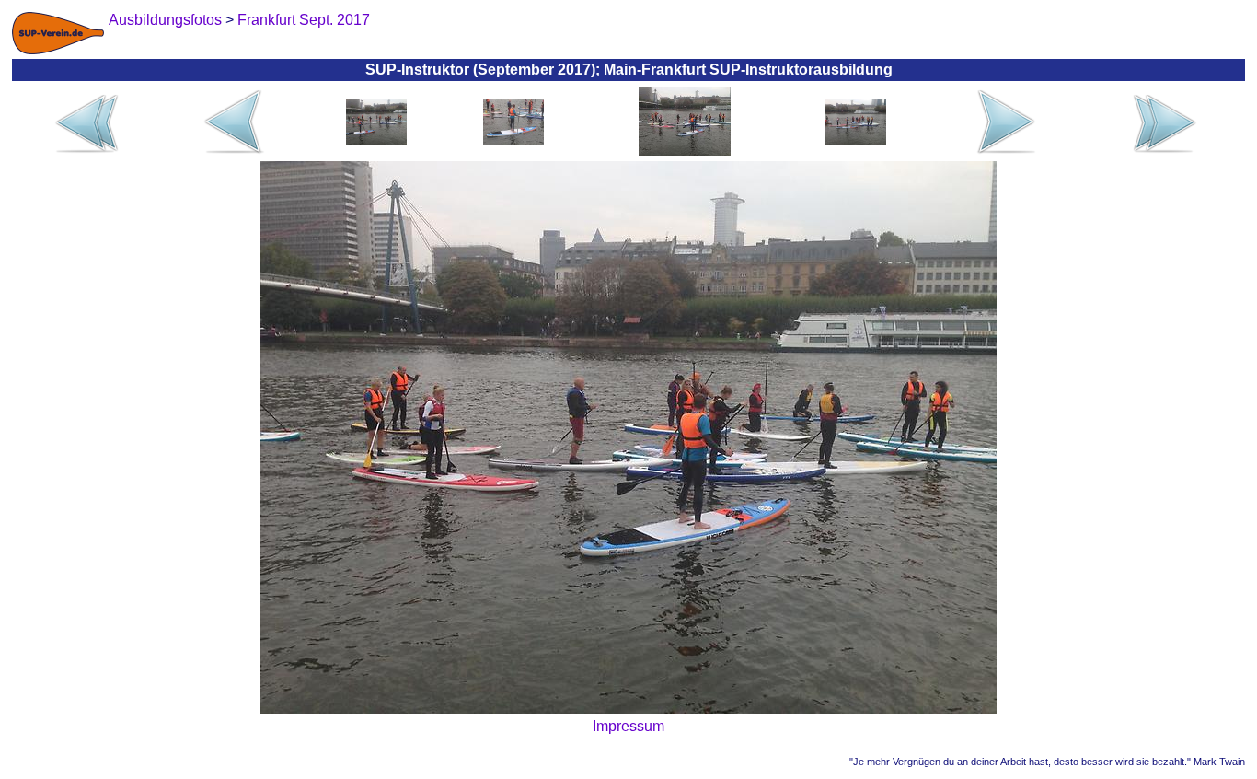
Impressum (628, 726)
